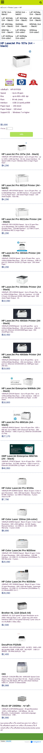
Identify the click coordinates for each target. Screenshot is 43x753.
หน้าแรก (3, 7)
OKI (4, 674)
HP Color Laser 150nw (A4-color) (19, 519)
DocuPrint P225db (11, 644)
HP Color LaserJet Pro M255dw (19, 581)
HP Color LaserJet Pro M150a (18, 488)
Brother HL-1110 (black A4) (16, 613)
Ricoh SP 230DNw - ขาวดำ (16, 706)
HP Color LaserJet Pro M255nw (19, 550)
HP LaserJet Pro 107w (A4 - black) (20, 154)
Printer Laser (13, 7)
